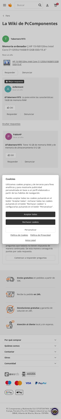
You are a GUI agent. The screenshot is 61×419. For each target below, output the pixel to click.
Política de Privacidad (40, 235)
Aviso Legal (30, 240)
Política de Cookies (19, 235)
